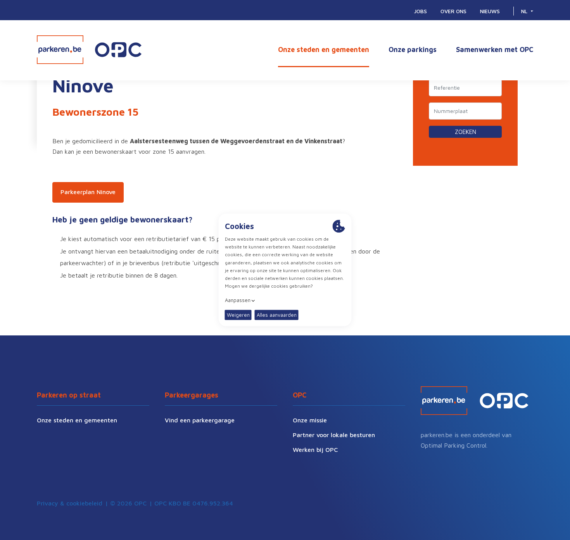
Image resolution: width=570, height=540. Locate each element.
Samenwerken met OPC (494, 49)
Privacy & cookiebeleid (69, 503)
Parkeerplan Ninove (88, 191)
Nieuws (490, 11)
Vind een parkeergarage (200, 420)
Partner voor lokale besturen (334, 434)
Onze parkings (413, 49)
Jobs (420, 11)
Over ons (453, 11)
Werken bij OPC (315, 449)
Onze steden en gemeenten (323, 49)
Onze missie (310, 420)
